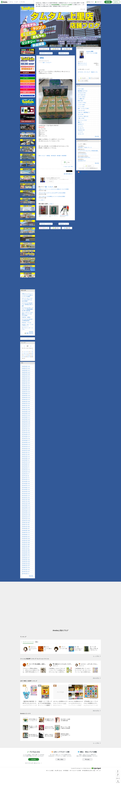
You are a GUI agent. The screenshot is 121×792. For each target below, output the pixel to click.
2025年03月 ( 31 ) (26, 399)
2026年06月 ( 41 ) (26, 370)
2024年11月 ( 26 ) (26, 407)
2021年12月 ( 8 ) (25, 475)
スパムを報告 (51, 770)
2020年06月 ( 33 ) (26, 511)
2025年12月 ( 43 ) (26, 382)
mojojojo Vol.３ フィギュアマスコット (27, 325)
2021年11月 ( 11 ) (25, 477)
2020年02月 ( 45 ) (26, 518)
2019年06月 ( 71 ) (26, 534)
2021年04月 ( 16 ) (26, 491)
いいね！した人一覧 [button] (68, 166)
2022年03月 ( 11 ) (26, 470)
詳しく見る (60, 759)
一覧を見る (96, 136)
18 (26, 355)
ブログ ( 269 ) (81, 89)
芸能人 (36, 642)
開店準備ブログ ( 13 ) (82, 91)
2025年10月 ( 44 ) (26, 385)
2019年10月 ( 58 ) (26, 526)
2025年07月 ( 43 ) (26, 391)
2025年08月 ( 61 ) (26, 389)
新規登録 (108, 2)
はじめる (33, 759)
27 (29, 356)
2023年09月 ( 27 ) (26, 434)
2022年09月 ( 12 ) (26, 458)
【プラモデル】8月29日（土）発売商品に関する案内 (27, 305)
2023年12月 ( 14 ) (26, 429)
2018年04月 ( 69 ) (26, 561)
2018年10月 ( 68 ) (26, 550)
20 (29, 355)
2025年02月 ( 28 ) (26, 401)
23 (22, 356)
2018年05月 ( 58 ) (26, 559)
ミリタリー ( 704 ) (82, 102)
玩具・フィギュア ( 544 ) (83, 108)
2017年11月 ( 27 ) (26, 571)
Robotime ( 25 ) (81, 130)
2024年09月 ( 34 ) (26, 411)
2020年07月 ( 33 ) (26, 509)
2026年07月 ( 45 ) (26, 368)
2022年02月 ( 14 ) (26, 471)
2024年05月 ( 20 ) (26, 419)
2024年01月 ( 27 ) (26, 427)
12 (27, 353)
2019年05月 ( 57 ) (26, 536)
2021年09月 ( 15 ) (26, 481)
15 (32, 353)
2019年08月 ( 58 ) (26, 530)
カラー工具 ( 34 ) (81, 94)
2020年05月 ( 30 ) (26, 513)
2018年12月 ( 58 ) (26, 546)
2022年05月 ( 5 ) (25, 466)
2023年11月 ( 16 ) (26, 430)
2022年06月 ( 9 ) (25, 464)
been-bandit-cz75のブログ (84, 157)
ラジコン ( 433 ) (81, 96)
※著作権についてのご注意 (82, 173)
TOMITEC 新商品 (26, 317)
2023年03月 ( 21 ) (26, 446)
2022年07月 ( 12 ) (26, 462)
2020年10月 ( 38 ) (26, 503)
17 (24, 355)
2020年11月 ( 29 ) (26, 501)
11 (26, 353)
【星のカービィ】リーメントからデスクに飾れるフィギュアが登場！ (54, 189)
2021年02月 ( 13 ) (26, 495)
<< (24, 346)
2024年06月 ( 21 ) (26, 417)
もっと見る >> (42, 200)
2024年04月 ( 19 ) (26, 421)
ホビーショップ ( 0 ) (82, 120)
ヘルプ (99, 770)
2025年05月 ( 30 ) (26, 395)
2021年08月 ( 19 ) (26, 483)
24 (24, 356)
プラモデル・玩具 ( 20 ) (83, 116)
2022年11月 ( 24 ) (26, 454)
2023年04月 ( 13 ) (26, 444)
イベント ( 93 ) (81, 106)
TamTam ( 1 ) (81, 124)
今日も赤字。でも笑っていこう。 (85, 147)
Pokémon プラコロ (26, 322)
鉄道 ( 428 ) (80, 100)
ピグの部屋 (95, 53)
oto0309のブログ (82, 160)
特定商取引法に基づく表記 (89, 770)
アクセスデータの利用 (76, 770)
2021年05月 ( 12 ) (26, 489)
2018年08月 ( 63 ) (26, 554)
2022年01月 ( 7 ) (25, 473)
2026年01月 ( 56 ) (26, 380)
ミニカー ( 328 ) (81, 104)
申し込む (87, 759)
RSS (80, 172)
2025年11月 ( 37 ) (26, 384)
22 (32, 355)
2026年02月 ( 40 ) (26, 378)
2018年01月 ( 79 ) (26, 567)
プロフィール (89, 53)
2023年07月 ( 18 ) (26, 438)
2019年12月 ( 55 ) (26, 522)
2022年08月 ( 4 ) (25, 460)
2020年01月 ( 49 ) (26, 520)
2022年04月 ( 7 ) (25, 468)
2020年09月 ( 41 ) (26, 505)
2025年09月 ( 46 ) (26, 387)
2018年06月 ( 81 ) (26, 557)
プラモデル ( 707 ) (82, 92)
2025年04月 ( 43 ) (26, 397)
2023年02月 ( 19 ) (26, 448)
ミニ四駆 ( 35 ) (81, 98)
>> (30, 346)
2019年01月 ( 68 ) (26, 544)
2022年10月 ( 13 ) (26, 456)
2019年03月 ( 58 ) (26, 540)
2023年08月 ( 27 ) (26, 436)
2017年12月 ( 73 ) (26, 569)
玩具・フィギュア (47, 62)
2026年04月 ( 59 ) (26, 374)
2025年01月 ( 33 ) (26, 403)
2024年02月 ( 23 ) (26, 425)
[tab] (28, 642)
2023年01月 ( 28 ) (26, 450)
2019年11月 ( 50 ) (26, 524)
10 (24, 353)
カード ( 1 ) (80, 126)
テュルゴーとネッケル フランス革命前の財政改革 (88, 150)
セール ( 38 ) (80, 114)
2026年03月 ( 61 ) (26, 376)
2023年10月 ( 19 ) (26, 432)
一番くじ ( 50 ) (81, 118)
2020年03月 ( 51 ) (26, 516)
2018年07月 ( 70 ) (26, 556)
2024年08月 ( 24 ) (26, 413)
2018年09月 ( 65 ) (26, 552)
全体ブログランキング (82, 63)
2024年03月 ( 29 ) (26, 423)
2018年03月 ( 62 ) (26, 563)
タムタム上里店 (89, 51)
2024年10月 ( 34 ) (26, 409)
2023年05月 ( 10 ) (26, 442)
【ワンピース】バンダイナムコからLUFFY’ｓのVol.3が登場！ (52, 192)
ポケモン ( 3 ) (81, 134)
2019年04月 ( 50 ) (26, 538)
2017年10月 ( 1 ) (25, 573)
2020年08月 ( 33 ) (26, 507)
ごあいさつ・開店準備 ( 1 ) (84, 112)
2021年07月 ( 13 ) (26, 485)
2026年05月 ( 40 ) (26, 372)
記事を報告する (69, 173)
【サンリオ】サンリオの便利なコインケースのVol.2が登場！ (52, 196)
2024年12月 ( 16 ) (26, 405)
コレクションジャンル (82, 64)
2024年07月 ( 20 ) (26, 415)
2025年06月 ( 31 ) (26, 393)
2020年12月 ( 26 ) (26, 499)
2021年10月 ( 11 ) (26, 479)
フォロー (51, 181)
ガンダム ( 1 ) (81, 128)
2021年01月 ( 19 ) (26, 497)
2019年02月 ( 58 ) (26, 542)
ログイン (116, 2)
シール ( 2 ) (80, 132)
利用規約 (66, 770)
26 (27, 356)
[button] (118, 781)
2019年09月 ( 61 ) (26, 528)
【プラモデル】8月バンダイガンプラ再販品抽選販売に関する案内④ (27, 309)
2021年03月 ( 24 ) (26, 493)
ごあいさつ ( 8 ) (81, 110)
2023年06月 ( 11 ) (26, 440)
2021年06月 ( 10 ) (26, 487)
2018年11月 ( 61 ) (26, 548)
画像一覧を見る (29, 333)
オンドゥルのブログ (82, 154)
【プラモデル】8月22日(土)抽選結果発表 (27, 320)
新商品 (42, 58)
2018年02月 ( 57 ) (26, 565)
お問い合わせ (59, 770)
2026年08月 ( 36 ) (26, 366)
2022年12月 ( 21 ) (26, 452)
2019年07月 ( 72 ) (26, 532)
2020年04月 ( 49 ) (26, 515)
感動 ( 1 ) (80, 122)
